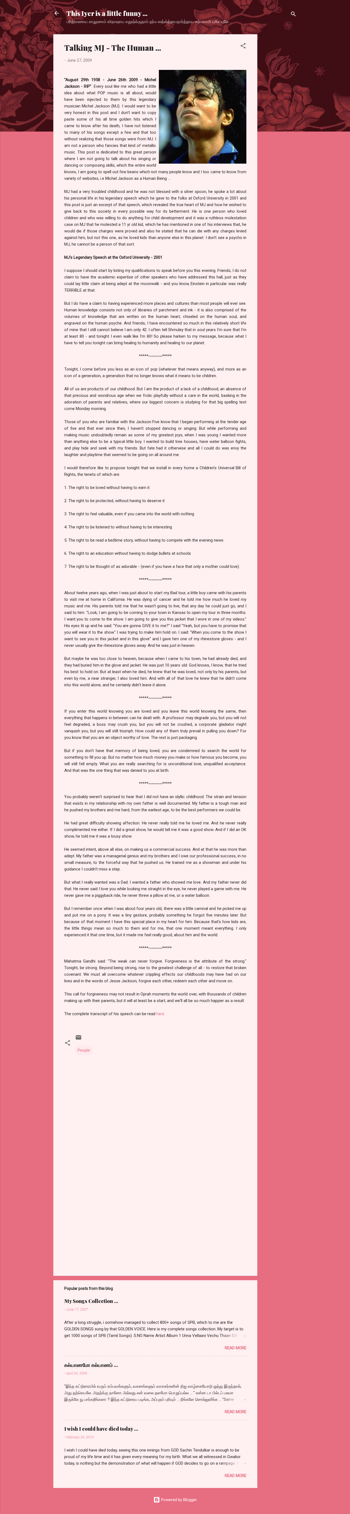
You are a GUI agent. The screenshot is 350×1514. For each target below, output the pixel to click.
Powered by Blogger (178, 1499)
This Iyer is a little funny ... (106, 13)
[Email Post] (78, 1039)
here (160, 1013)
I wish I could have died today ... (101, 1428)
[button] (243, 46)
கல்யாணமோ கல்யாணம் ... (91, 1365)
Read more (235, 1347)
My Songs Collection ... (91, 1301)
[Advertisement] (279, 116)
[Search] (293, 15)
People (84, 1050)
